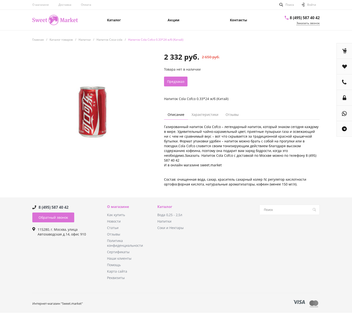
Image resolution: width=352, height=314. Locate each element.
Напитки (164, 221)
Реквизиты (116, 277)
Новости (114, 221)
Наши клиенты (119, 258)
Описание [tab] (176, 114)
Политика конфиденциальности (125, 243)
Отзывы (113, 234)
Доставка (64, 5)
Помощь (114, 265)
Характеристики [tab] (205, 114)
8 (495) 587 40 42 (305, 17)
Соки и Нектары (170, 227)
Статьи (113, 227)
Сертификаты (118, 252)
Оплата (86, 5)
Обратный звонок (53, 217)
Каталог (164, 207)
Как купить (116, 215)
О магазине (40, 5)
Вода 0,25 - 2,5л (169, 215)
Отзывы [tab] (232, 114)
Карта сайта (117, 271)
